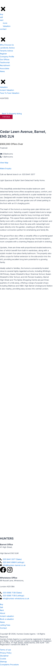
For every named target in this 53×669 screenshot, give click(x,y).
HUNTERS (4, 98)
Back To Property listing (11, 114)
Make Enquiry (5, 168)
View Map (4, 163)
